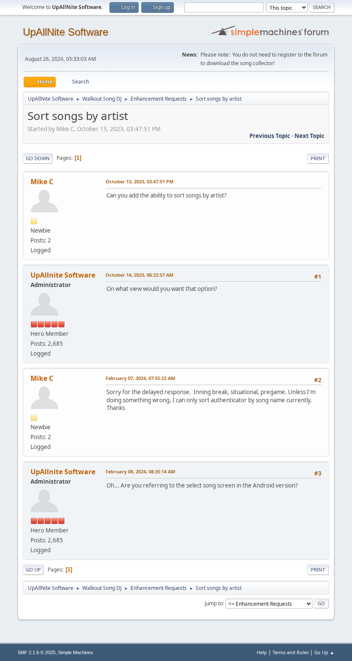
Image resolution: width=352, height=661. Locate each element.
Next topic (309, 136)
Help (262, 652)
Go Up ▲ (324, 652)
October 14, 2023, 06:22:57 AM (139, 275)
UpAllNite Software (65, 32)
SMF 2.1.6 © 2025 (36, 652)
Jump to (214, 603)
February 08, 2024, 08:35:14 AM (140, 471)
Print (318, 158)
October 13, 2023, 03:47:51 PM (139, 181)
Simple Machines (75, 652)
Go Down (38, 158)
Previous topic (269, 136)
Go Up (33, 569)
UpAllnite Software (62, 275)
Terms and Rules (291, 652)
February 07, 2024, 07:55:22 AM (140, 378)
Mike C (41, 181)
